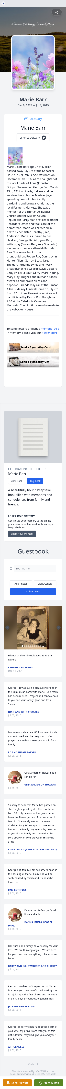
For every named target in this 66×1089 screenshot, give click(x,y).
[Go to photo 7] (34, 646)
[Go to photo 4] (28, 646)
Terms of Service (42, 1074)
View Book (16, 481)
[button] (33, 627)
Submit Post (33, 591)
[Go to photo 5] (30, 646)
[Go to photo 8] (36, 646)
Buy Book (35, 481)
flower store (50, 333)
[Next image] (59, 628)
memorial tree (50, 329)
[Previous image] (7, 628)
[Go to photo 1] (22, 646)
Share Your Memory (22, 533)
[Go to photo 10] (40, 646)
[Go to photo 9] (38, 646)
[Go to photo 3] (26, 646)
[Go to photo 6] (32, 646)
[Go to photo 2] (24, 646)
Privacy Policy (23, 1074)
